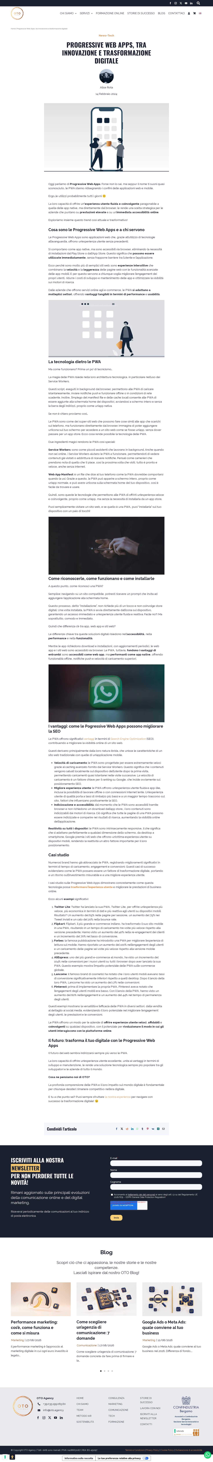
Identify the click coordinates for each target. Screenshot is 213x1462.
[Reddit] (127, 1129)
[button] (86, 13)
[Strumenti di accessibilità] (12, 1457)
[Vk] (153, 1129)
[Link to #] (198, 3)
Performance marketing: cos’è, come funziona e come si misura (34, 1327)
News (102, 35)
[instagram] (175, 3)
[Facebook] (116, 1129)
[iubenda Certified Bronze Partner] (186, 1429)
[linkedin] (191, 3)
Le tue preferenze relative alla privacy (119, 1458)
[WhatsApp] (137, 1129)
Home (13, 29)
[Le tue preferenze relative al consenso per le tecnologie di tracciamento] (5, 1457)
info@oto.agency (53, 1410)
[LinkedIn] (132, 1129)
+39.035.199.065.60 (54, 1403)
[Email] (163, 1129)
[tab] (101, 1371)
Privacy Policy (152, 1450)
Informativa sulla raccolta (79, 1458)
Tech (111, 35)
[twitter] (181, 3)
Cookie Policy (167, 1450)
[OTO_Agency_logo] (17, 8)
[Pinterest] (147, 1129)
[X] (121, 1129)
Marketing (17, 1340)
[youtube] (186, 3)
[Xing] (158, 1129)
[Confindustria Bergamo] (186, 1397)
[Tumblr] (142, 1129)
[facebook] (170, 3)
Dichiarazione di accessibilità (188, 1450)
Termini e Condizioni (134, 1450)
